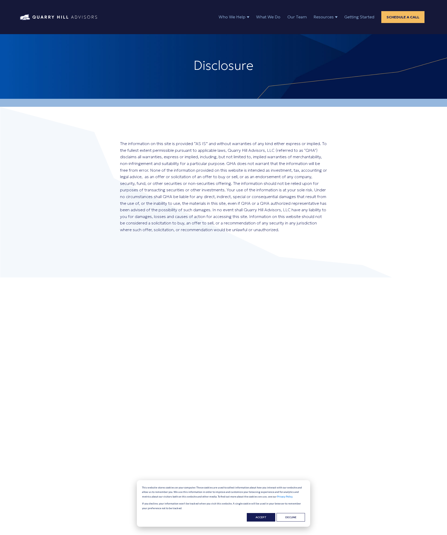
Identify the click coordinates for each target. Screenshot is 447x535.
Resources (324, 16)
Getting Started (359, 16)
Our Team (297, 16)
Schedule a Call (402, 17)
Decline (290, 517)
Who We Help (232, 16)
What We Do (268, 16)
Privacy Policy (284, 496)
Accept (261, 517)
